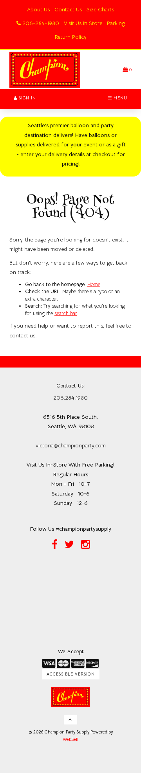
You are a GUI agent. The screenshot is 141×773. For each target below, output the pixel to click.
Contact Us (68, 9)
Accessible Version (71, 674)
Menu (119, 98)
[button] (127, 69)
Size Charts (100, 9)
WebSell (70, 739)
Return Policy (71, 36)
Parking (116, 23)
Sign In (26, 98)
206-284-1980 (40, 23)
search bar (65, 313)
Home (93, 284)
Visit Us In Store (83, 23)
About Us (38, 9)
